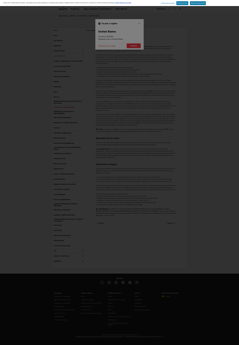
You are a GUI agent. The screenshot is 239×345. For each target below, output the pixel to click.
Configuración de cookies (168, 3)
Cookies (117, 3)
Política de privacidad (125, 3)
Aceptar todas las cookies (198, 3)
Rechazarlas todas (182, 3)
